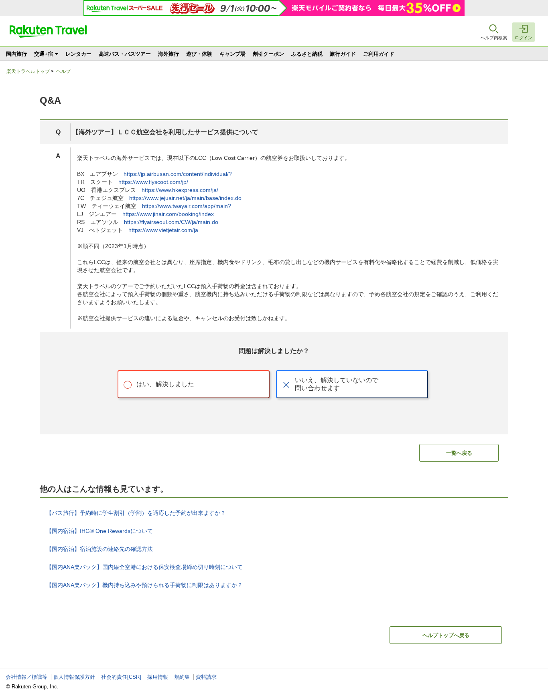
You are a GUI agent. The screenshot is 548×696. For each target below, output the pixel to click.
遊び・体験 (199, 54)
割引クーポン (268, 54)
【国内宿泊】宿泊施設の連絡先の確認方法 (99, 549)
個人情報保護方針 (74, 677)
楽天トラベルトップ (28, 71)
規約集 (182, 677)
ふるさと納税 (307, 54)
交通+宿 (43, 54)
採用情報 (157, 677)
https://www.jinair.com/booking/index (168, 214)
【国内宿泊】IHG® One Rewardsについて (99, 531)
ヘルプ (63, 71)
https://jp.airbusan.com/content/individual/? (178, 174)
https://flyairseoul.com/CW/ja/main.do (171, 222)
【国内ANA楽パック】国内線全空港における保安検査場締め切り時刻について (144, 567)
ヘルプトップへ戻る (445, 635)
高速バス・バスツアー (125, 54)
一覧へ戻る (459, 453)
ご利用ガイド (378, 54)
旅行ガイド (343, 54)
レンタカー (78, 54)
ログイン (523, 37)
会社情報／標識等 (26, 677)
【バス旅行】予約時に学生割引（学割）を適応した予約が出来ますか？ (136, 513)
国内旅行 (16, 54)
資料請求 (206, 677)
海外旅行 (168, 54)
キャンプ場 (232, 54)
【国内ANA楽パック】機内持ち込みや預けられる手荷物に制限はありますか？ (144, 585)
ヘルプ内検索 (493, 37)
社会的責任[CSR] (121, 677)
